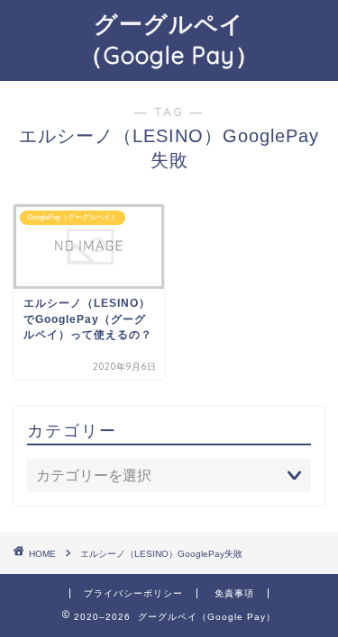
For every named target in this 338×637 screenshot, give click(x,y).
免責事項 (234, 593)
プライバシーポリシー (133, 593)
